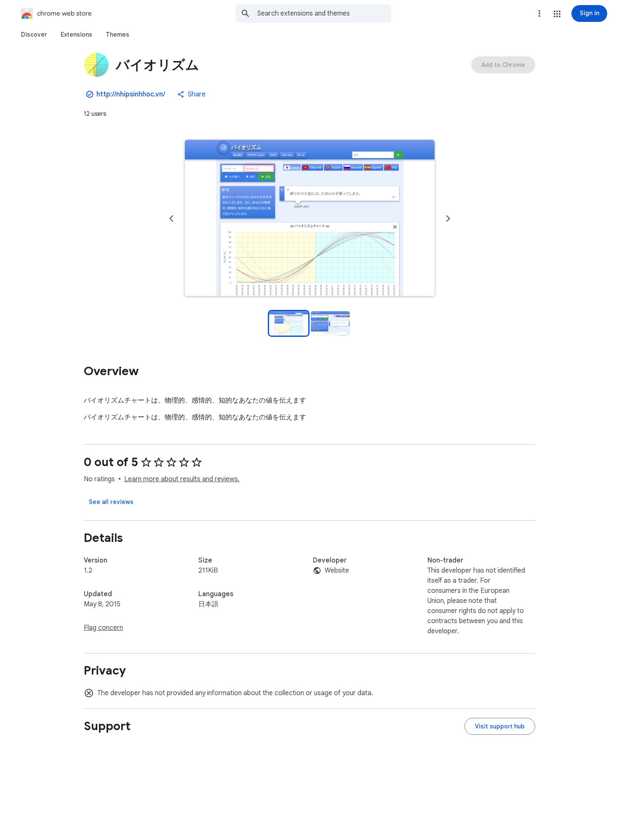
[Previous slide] (171, 218)
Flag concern (103, 628)
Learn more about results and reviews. (182, 479)
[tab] (34, 34)
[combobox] (324, 13)
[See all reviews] (111, 502)
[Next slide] (448, 218)
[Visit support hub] (499, 726)
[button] (557, 13)
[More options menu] (539, 13)
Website (337, 570)
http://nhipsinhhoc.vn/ (130, 94)
